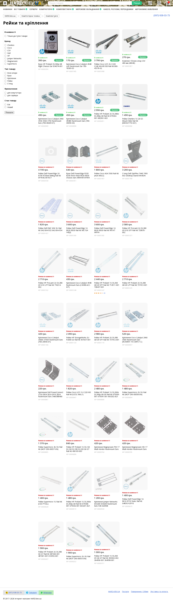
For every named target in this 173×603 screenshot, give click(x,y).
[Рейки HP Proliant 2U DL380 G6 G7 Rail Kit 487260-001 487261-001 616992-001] (51, 532)
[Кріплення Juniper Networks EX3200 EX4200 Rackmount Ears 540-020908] (107, 480)
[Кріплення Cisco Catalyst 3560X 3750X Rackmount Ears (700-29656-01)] (51, 315)
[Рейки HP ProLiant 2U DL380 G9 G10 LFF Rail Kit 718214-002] (51, 261)
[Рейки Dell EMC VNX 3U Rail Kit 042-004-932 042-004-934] (51, 206)
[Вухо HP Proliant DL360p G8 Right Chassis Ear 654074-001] (51, 42)
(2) (104, 293)
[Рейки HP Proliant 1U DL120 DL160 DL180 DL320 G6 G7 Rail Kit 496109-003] (79, 425)
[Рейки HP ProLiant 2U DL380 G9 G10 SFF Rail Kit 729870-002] (135, 206)
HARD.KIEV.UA (114, 591)
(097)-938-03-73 (161, 15)
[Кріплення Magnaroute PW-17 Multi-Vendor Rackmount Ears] (107, 425)
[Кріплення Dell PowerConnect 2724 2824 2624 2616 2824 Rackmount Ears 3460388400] (51, 370)
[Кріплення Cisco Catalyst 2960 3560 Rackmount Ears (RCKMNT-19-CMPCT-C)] (135, 315)
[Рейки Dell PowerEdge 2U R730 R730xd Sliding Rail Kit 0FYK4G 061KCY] (51, 151)
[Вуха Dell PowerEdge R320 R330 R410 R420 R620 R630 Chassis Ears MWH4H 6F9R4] (79, 151)
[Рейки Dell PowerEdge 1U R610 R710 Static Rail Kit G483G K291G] (135, 478)
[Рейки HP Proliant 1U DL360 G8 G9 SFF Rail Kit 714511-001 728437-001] (107, 261)
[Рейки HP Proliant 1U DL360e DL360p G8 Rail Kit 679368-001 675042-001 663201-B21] (79, 480)
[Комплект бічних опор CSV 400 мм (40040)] (135, 40)
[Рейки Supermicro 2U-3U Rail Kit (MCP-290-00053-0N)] (79, 534)
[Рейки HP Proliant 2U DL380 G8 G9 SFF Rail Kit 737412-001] (107, 315)
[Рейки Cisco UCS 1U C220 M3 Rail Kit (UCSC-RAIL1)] (79, 370)
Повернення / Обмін (139, 591)
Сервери (33, 9)
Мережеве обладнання (87, 9)
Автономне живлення (146, 9)
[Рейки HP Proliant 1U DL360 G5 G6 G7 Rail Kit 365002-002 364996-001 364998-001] (107, 534)
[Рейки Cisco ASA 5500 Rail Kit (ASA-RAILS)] (107, 151)
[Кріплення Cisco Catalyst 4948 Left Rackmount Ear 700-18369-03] (79, 42)
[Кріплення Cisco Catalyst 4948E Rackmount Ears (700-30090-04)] (79, 97)
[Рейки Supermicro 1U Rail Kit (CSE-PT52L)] (51, 480)
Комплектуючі (63, 9)
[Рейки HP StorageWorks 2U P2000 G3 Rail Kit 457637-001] (79, 315)
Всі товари (19, 9)
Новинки (7, 9)
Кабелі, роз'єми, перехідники (118, 9)
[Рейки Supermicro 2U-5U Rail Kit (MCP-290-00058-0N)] (135, 370)
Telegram (33, 592)
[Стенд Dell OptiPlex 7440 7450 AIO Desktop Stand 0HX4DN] (135, 151)
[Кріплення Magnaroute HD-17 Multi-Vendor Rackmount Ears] (135, 425)
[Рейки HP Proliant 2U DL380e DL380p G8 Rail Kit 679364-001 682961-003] (107, 94)
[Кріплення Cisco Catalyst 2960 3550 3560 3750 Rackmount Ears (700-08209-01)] (51, 97)
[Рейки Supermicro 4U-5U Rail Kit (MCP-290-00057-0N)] (51, 425)
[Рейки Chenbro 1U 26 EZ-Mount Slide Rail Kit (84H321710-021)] (135, 97)
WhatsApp (47, 592)
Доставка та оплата (159, 591)
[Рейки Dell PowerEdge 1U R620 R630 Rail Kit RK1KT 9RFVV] (107, 206)
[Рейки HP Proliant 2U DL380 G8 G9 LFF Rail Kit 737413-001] (135, 261)
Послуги (125, 591)
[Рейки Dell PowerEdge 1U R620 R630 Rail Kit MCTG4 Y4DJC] (79, 206)
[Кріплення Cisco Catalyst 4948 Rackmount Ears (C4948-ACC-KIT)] (79, 261)
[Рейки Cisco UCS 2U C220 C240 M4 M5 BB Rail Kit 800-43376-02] (107, 42)
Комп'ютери (45, 9)
